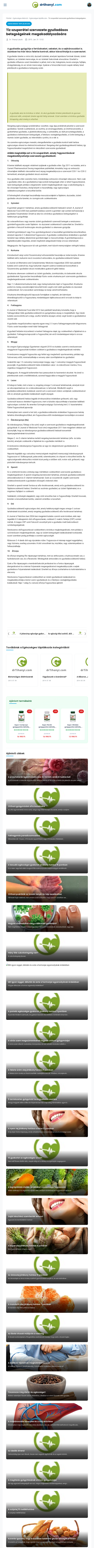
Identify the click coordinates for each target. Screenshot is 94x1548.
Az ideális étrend (16, 1450)
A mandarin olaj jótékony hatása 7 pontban (29, 1304)
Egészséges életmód (20, 18)
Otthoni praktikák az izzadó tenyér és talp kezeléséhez (35, 894)
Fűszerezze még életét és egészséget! (27, 1392)
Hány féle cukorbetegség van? (23, 952)
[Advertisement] (47, 93)
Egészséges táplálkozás (38, 18)
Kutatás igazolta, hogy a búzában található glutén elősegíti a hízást (42, 1538)
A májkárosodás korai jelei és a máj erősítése (30, 1421)
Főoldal (8, 18)
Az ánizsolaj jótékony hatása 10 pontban (28, 1275)
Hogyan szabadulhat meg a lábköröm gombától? (32, 923)
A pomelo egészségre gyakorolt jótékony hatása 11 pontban (37, 1011)
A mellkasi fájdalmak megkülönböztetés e (29, 1363)
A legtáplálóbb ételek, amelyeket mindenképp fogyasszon (37, 1187)
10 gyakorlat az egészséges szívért (25, 1158)
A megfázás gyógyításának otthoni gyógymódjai (32, 1480)
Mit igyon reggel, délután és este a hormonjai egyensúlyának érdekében (43, 982)
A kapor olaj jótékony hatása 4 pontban (27, 1245)
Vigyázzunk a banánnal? (54, 676)
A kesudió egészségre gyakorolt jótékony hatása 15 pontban (37, 865)
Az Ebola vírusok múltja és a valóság (26, 1333)
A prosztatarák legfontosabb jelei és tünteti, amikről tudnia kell (39, 777)
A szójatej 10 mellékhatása (21, 1509)
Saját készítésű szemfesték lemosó (25, 1216)
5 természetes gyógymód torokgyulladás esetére (32, 1099)
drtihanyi (51, 5)
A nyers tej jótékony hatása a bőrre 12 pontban (31, 1128)
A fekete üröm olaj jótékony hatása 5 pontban (30, 1070)
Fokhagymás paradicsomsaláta (24, 835)
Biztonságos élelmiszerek (20, 676)
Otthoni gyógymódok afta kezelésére (26, 806)
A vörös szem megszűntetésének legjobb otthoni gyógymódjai (39, 1040)
